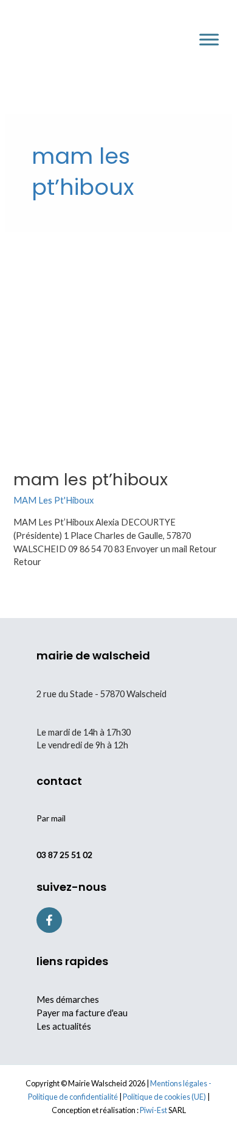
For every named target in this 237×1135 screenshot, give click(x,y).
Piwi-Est (153, 1110)
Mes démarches (67, 999)
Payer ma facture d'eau (82, 1013)
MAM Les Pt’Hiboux (90, 479)
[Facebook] (49, 920)
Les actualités (63, 1026)
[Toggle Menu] (209, 39)
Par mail (51, 818)
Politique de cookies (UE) (164, 1097)
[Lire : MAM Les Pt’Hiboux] (118, 349)
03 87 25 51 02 (64, 854)
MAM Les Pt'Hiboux (53, 500)
